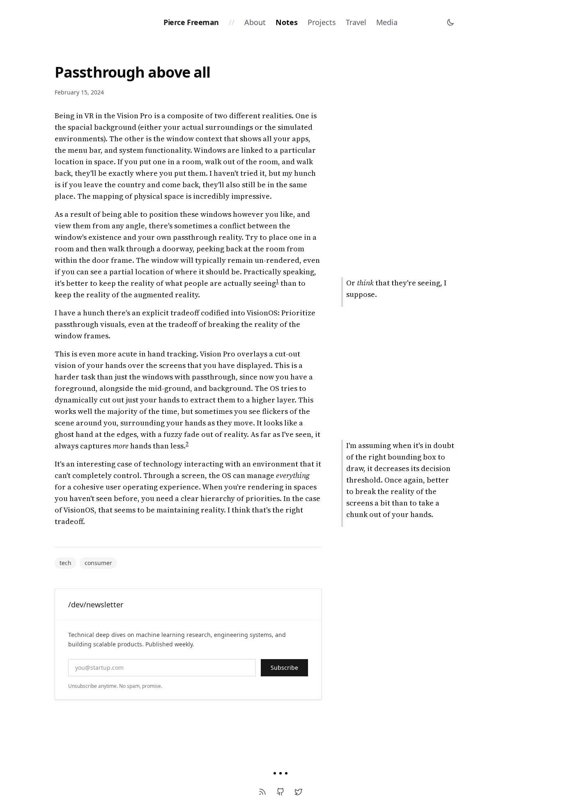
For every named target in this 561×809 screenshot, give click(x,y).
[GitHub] (280, 792)
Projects (322, 22)
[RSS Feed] (262, 792)
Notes (287, 22)
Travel (356, 22)
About (255, 22)
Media (387, 22)
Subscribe (284, 667)
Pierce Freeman (191, 22)
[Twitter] (298, 792)
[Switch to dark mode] (450, 22)
